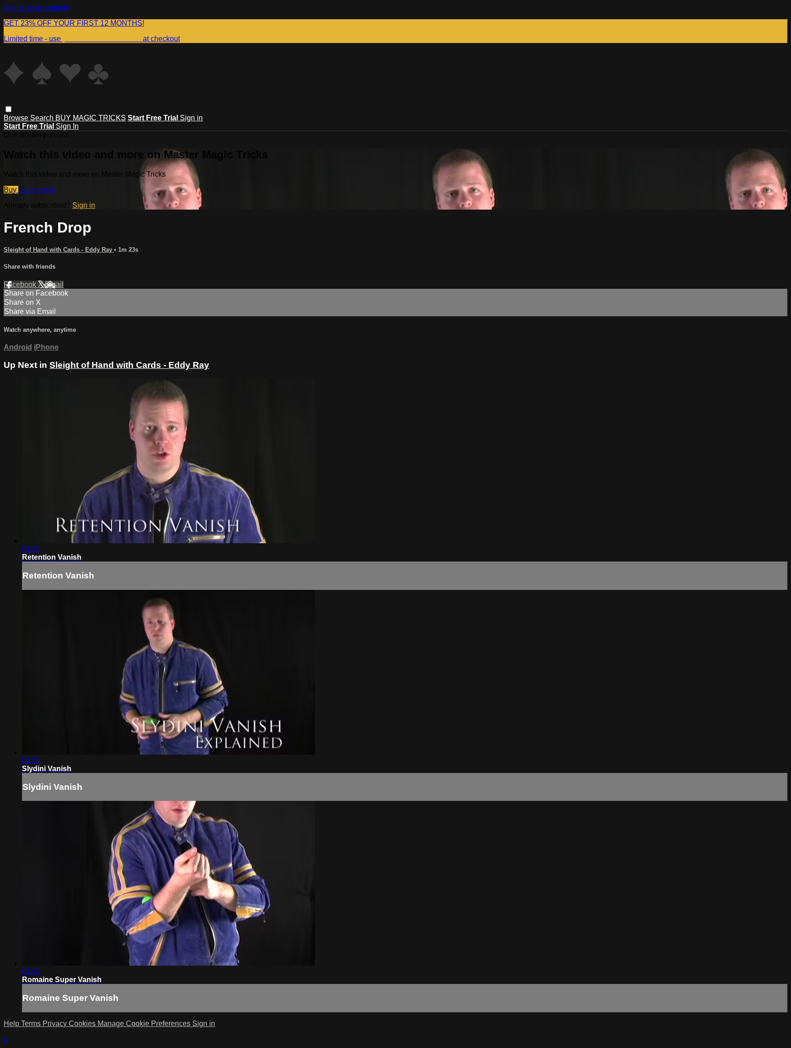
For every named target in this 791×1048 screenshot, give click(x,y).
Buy (11, 190)
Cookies (83, 1023)
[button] (8, 109)
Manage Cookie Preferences (145, 1023)
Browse (17, 118)
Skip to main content (37, 7)
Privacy (56, 1023)
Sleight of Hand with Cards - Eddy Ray (59, 249)
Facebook (21, 284)
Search (42, 118)
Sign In (67, 126)
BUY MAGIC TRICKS (90, 118)
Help (12, 1023)
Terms (32, 1023)
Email (54, 284)
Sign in (191, 118)
